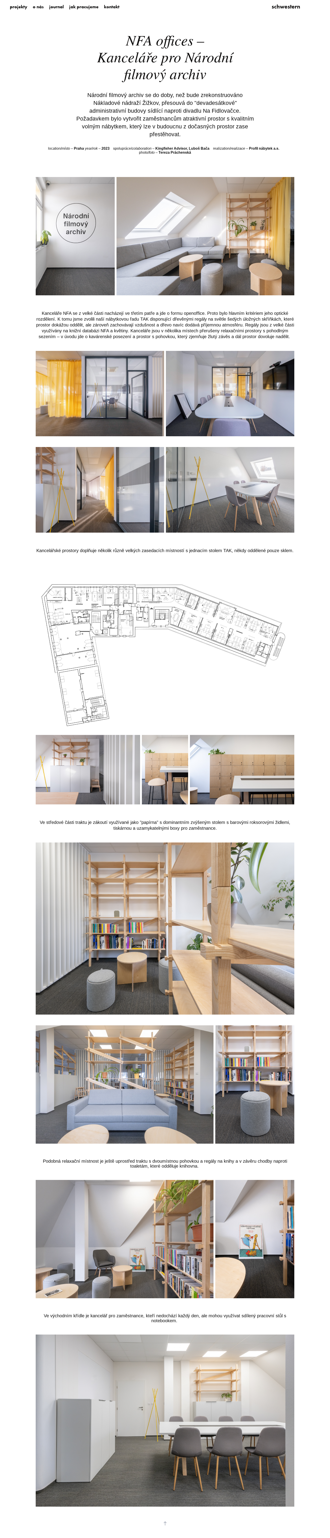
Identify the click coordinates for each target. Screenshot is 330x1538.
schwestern (286, 6)
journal (56, 6)
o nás (38, 6)
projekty (18, 6)
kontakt (111, 6)
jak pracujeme (84, 6)
